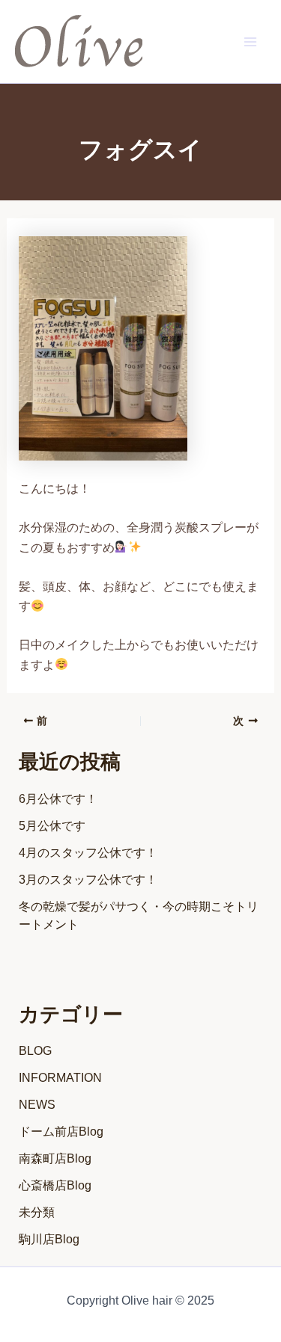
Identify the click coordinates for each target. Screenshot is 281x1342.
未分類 (37, 1212)
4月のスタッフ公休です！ (88, 852)
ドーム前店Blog (61, 1131)
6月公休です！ (58, 798)
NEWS (37, 1104)
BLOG (35, 1050)
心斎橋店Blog (55, 1185)
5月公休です (52, 825)
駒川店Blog (49, 1239)
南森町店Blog (55, 1158)
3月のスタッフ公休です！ (88, 879)
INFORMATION (60, 1077)
